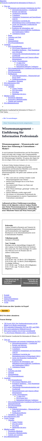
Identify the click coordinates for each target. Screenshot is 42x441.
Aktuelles (11, 420)
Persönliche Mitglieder (15, 431)
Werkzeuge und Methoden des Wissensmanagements (30, 282)
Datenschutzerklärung (11, 299)
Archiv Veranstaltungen (19, 394)
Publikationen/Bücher (19, 413)
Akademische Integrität (19, 347)
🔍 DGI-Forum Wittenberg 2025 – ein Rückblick (20, 333)
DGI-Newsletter (9, 300)
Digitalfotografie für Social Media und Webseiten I (11, 281)
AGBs (6, 302)
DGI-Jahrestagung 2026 (12, 416)
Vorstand (11, 372)
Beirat (10, 369)
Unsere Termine (9, 418)
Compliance (16, 349)
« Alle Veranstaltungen (9, 118)
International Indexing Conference (27, 400)
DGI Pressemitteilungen (16, 376)
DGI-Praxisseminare (14, 405)
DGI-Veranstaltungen (15, 380)
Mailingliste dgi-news (19, 427)
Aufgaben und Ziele (14, 371)
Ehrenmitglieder (13, 374)
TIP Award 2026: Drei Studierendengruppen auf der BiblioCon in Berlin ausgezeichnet (21, 324)
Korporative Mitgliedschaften (17, 433)
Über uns (7, 340)
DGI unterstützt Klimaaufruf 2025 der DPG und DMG (21, 327)
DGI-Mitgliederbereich (11, 436)
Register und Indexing (19, 345)
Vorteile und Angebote (15, 435)
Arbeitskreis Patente (18, 367)
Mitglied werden (9, 429)
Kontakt (6, 295)
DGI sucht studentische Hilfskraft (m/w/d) (17, 329)
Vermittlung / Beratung (15, 414)
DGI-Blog (15, 425)
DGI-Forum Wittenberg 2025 (21, 382)
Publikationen (12, 407)
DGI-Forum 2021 (22, 398)
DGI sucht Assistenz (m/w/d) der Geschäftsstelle (19, 331)
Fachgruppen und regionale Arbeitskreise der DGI (24, 341)
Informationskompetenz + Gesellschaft (24, 343)
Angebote (7, 378)
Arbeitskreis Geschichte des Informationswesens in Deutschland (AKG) (26, 355)
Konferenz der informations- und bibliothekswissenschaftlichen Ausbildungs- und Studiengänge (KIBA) (26, 363)
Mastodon (3, 1)
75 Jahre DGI (20, 396)
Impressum (7, 297)
